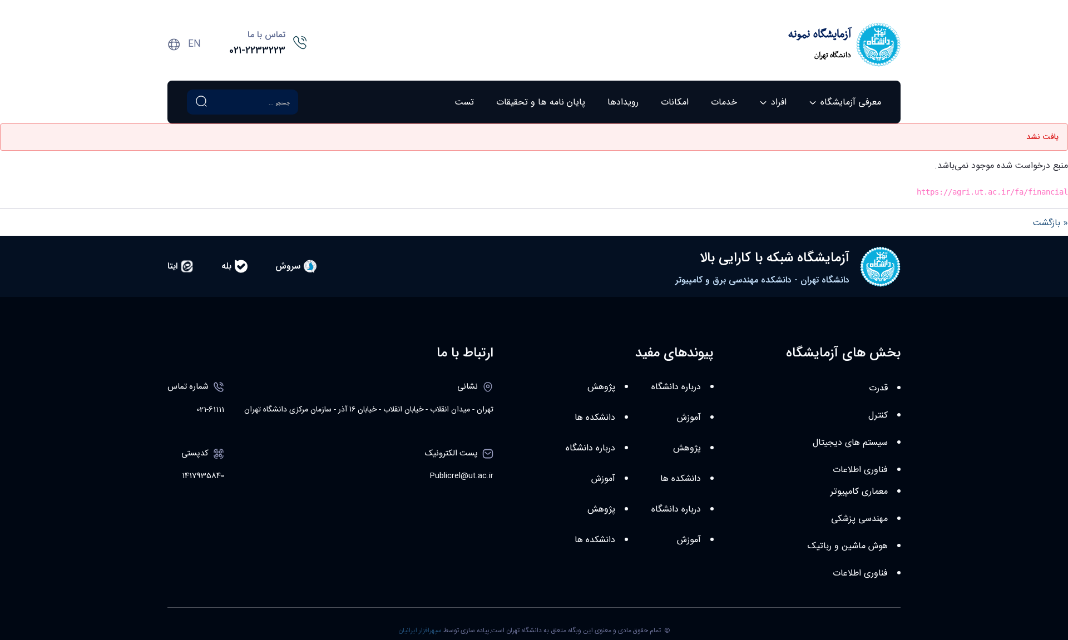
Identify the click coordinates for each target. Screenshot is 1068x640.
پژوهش (687, 448)
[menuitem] (845, 102)
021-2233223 (257, 50)
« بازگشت (1050, 223)
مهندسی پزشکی (859, 519)
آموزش (689, 417)
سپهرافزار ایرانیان (420, 630)
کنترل (878, 415)
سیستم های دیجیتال (850, 442)
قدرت (878, 388)
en (194, 44)
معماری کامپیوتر (859, 491)
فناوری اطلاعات (860, 470)
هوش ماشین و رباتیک (848, 546)
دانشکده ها (680, 479)
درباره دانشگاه (676, 387)
